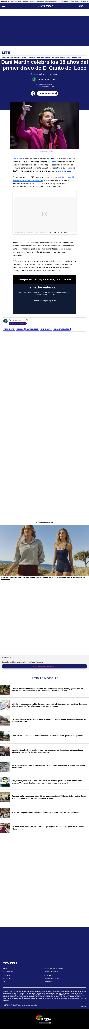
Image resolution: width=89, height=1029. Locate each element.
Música (20, 329)
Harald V (83, 1)
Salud (4, 57)
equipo (5, 968)
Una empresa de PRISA (44, 1018)
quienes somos (8, 972)
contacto (6, 975)
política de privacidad (52, 978)
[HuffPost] (10, 962)
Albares (25, 1)
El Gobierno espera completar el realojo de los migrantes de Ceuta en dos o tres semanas (46, 812)
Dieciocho (52, 162)
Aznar (31, 1)
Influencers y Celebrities (35, 57)
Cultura (62, 57)
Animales (10, 57)
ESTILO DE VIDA (49, 57)
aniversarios (32, 329)
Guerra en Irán (63, 1)
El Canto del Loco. (64, 171)
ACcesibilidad (49, 981)
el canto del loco (61, 329)
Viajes (23, 57)
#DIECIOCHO (24, 242)
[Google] (52, 79)
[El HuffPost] (45, 5)
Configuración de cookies (53, 968)
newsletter (7, 978)
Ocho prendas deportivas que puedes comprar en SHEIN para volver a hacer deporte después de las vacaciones (42, 578)
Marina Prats (45, 79)
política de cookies (51, 972)
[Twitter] (55, 79)
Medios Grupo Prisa (44, 1023)
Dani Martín (17, 159)
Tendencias (9, 329)
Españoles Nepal (51, 1)
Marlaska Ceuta (16, 1)
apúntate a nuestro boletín (44, 666)
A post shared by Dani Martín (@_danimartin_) (30, 232)
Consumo (17, 57)
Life (6, 53)
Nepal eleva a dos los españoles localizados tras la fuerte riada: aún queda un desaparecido (47, 736)
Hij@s (57, 57)
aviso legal (48, 975)
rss (4, 981)
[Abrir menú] (3, 6)
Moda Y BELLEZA (71, 57)
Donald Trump (74, 1)
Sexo (79, 57)
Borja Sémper (40, 1)
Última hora (81, 6)
